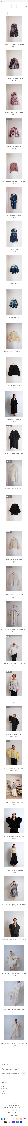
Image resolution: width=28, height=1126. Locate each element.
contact (3, 1093)
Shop (2, 1086)
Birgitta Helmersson (10, 1103)
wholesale (8, 1105)
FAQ (2, 1096)
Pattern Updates (9, 1107)
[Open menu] (3, 6)
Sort (3, 13)
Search (22, 1103)
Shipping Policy (17, 1105)
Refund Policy (10, 1110)
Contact (18, 1110)
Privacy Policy (19, 1107)
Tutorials (4, 1088)
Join (24, 1073)
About (3, 1091)
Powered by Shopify (13, 1112)
